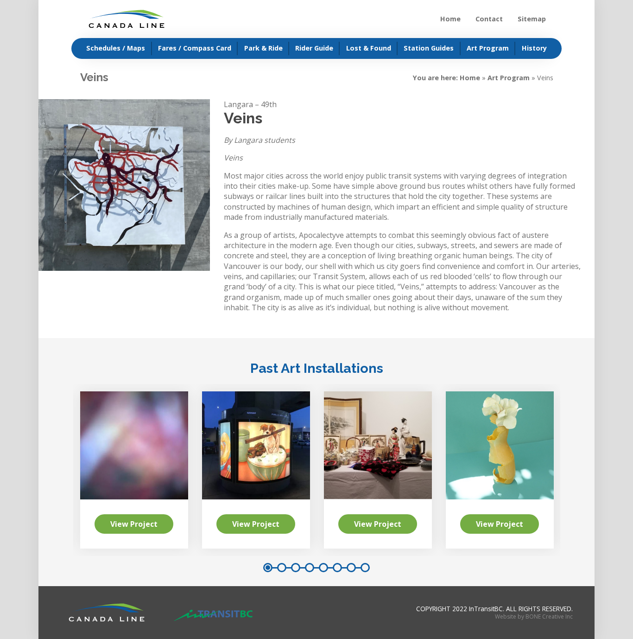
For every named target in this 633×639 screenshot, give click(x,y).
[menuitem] (111, 48)
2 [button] (281, 567)
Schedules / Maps (115, 48)
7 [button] (351, 567)
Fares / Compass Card (194, 48)
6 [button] (337, 567)
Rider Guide (314, 48)
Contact (489, 18)
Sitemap (532, 18)
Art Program (488, 48)
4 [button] (309, 567)
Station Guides (429, 48)
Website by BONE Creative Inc (534, 616)
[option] (378, 470)
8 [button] (365, 567)
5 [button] (323, 567)
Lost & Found (368, 48)
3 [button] (295, 567)
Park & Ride (263, 48)
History (534, 48)
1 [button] (268, 567)
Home (450, 18)
